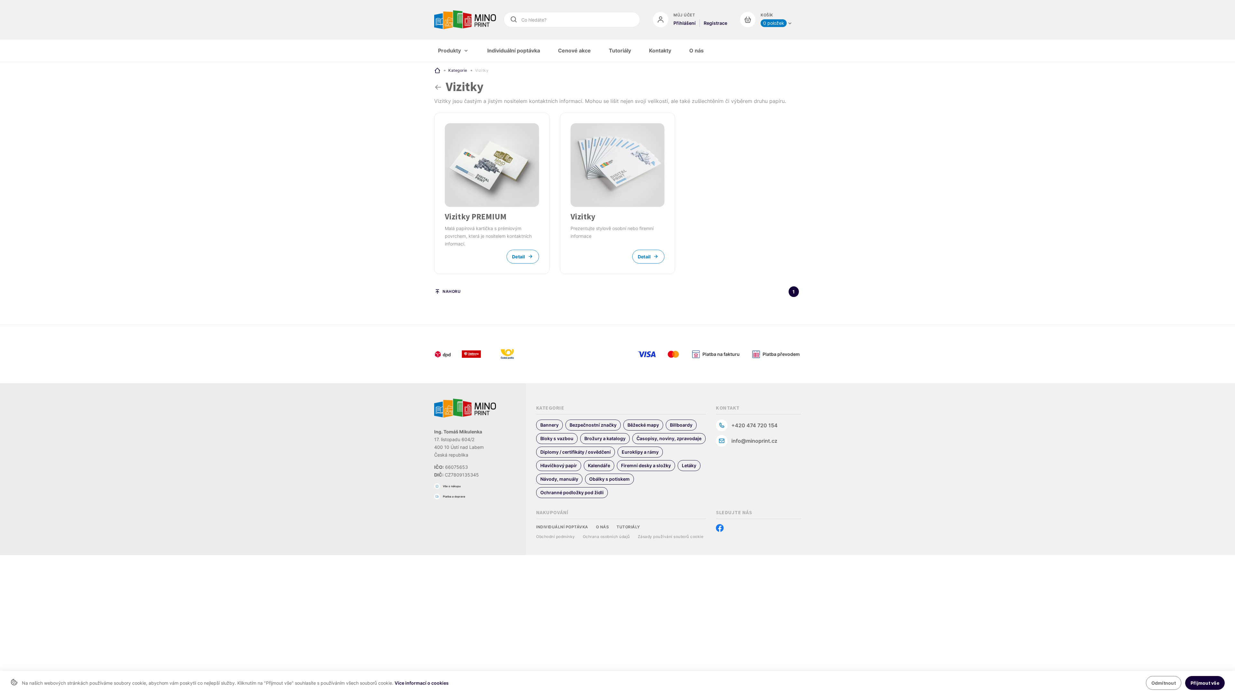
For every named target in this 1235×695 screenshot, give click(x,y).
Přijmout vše (1205, 683)
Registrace (715, 23)
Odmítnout (1163, 683)
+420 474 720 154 (754, 425)
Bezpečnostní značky (593, 425)
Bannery (549, 425)
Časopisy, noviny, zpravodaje (668, 438)
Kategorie (457, 70)
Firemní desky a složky (646, 465)
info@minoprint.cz (754, 441)
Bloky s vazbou (556, 438)
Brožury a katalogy (605, 438)
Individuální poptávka (562, 526)
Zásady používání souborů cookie (671, 536)
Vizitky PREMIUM (476, 216)
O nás (602, 526)
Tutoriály (628, 526)
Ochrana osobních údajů (606, 536)
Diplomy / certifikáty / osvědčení (575, 452)
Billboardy (681, 425)
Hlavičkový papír (558, 465)
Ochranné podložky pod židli (572, 492)
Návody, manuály (559, 479)
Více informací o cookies (422, 683)
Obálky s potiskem (609, 479)
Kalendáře (599, 465)
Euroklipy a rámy (640, 452)
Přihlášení (684, 23)
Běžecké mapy (643, 425)
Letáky (689, 465)
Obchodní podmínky (555, 536)
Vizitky (583, 216)
